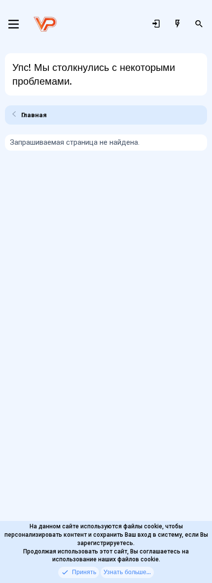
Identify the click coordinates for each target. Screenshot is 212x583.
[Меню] (13, 24)
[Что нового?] (177, 24)
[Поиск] (199, 24)
